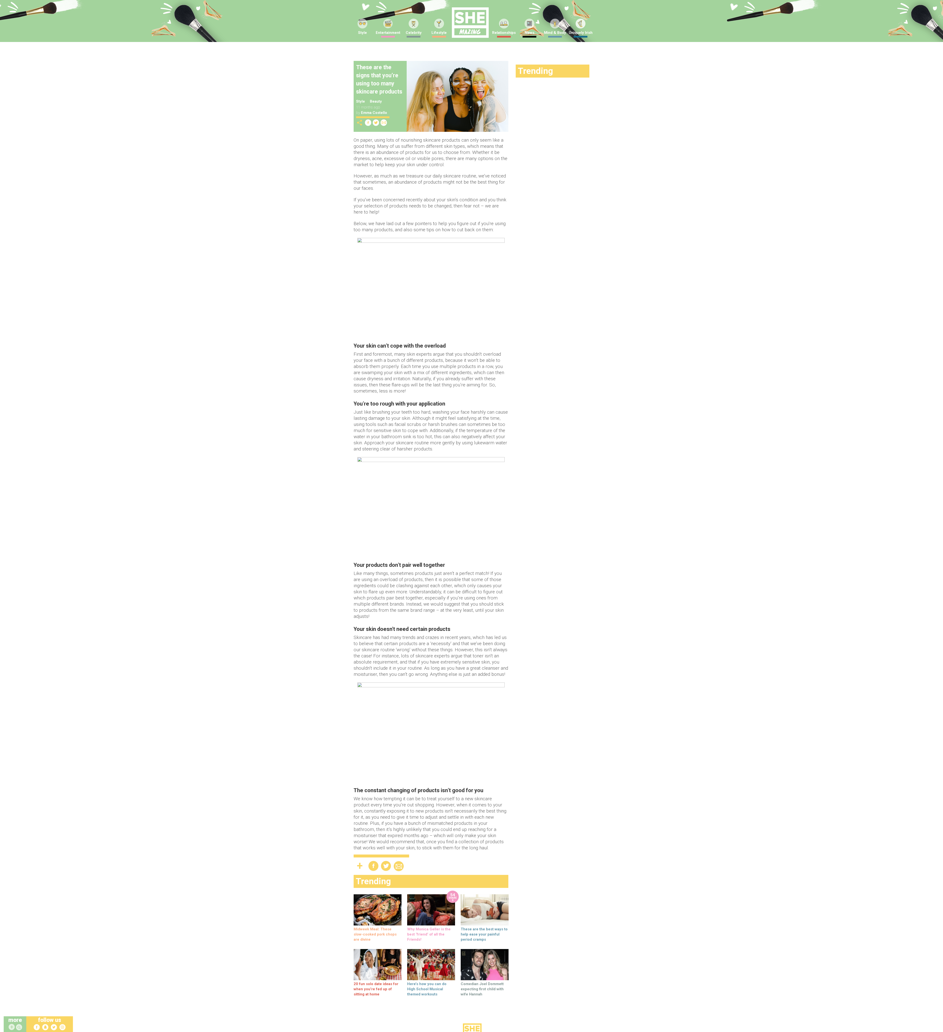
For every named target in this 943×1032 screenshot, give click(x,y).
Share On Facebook (368, 122)
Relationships (504, 32)
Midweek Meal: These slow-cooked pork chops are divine (375, 934)
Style (362, 32)
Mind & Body (555, 32)
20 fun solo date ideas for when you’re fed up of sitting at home (376, 989)
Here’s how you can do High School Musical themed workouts (426, 989)
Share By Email (383, 122)
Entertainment (388, 32)
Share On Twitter (376, 122)
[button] (19, 1027)
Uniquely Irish (581, 32)
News (529, 32)
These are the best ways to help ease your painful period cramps (484, 934)
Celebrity (414, 32)
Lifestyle (439, 32)
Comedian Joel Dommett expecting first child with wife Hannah (482, 989)
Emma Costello (374, 112)
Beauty (376, 101)
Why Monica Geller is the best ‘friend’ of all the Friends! (429, 934)
